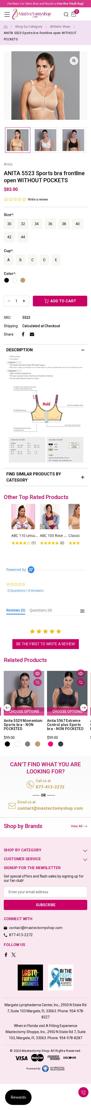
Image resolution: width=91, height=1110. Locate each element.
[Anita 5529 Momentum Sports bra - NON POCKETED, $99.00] (24, 691)
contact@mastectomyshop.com (50, 808)
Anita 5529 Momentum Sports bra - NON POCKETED (23, 725)
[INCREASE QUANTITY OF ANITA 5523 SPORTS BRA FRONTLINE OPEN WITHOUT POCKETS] (24, 301)
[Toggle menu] (7, 14)
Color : (10, 273)
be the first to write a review (45, 644)
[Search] (66, 14)
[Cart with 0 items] (74, 14)
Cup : (8, 250)
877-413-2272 (50, 786)
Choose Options (24, 711)
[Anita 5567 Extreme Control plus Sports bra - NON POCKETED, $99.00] (67, 691)
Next (83, 707)
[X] (14, 955)
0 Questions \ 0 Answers (25, 590)
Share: (9, 334)
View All (76, 826)
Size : (9, 214)
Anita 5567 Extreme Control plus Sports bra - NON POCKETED (65, 725)
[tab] (15, 611)
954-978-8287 (70, 1038)
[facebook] (6, 955)
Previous (7, 707)
